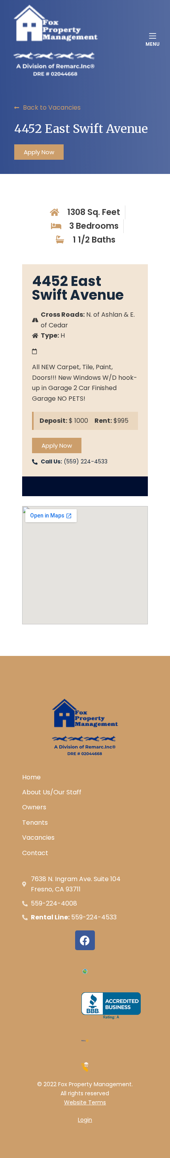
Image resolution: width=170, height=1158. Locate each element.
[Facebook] (85, 940)
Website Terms (85, 1102)
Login (85, 1120)
